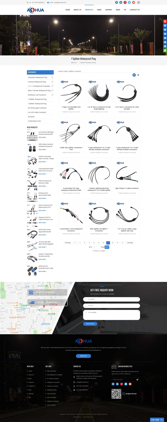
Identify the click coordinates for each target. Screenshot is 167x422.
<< (75, 243)
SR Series (31, 117)
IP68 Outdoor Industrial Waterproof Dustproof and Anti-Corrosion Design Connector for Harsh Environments (46, 145)
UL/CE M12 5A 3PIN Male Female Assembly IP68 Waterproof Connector (46, 133)
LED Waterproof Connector (54, 375)
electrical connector (53, 401)
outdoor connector (52, 386)
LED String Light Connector (37, 108)
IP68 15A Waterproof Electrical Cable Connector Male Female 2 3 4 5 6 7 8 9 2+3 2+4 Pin (46, 182)
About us (77, 10)
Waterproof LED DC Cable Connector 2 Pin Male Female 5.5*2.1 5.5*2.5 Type (46, 219)
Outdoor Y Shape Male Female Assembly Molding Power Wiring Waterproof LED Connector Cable (46, 255)
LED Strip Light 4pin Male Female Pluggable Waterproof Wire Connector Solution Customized (46, 243)
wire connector (51, 394)
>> (122, 243)
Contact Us (32, 386)
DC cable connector (53, 379)
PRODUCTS (89, 10)
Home (68, 10)
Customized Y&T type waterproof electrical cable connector (71, 189)
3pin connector (51, 371)
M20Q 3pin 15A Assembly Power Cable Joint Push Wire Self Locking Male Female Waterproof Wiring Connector (46, 267)
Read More (42, 137)
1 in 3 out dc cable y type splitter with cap (127, 230)
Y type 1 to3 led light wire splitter (71, 108)
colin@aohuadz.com (47, 302)
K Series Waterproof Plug (37, 82)
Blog (30, 390)
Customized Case (34, 121)
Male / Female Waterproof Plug (39, 90)
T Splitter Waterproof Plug (37, 103)
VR (125, 10)
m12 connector (51, 405)
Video (99, 10)
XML (30, 397)
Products (31, 382)
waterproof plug (51, 390)
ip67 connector (51, 397)
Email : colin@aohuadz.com (58, 2)
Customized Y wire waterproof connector (71, 230)
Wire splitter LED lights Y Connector (99, 230)
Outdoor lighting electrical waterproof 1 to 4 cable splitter (99, 189)
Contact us (135, 10)
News (118, 10)
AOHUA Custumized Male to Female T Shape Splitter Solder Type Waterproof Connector (46, 158)
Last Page (130, 243)
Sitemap (31, 394)
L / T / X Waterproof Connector (39, 86)
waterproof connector (53, 382)
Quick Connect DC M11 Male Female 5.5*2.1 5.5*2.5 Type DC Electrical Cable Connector (45, 206)
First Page (67, 243)
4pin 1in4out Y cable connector (127, 188)
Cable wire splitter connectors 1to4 (71, 149)
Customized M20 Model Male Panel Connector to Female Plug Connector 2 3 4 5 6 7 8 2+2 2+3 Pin (46, 170)
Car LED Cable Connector (37, 112)
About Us (31, 375)
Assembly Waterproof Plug (37, 77)
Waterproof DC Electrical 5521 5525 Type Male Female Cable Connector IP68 (45, 194)
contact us (83, 356)
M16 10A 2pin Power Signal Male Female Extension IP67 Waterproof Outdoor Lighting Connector (45, 231)
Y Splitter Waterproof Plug (37, 99)
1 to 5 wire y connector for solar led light (127, 108)
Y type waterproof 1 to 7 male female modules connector (99, 149)
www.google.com (88, 417)
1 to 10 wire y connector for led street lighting (99, 108)
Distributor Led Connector (37, 95)
